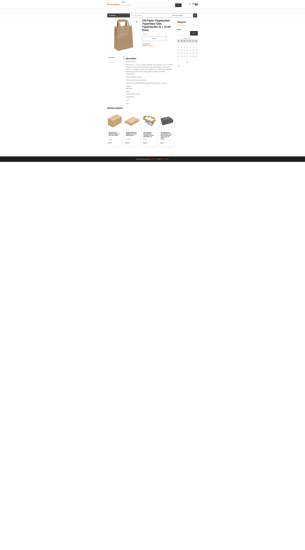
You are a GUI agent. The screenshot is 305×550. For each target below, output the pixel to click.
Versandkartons (150, 45)
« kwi (186, 62)
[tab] (115, 57)
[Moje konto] (190, 4)
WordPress (153, 159)
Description (111, 57)
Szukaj (123, 2)
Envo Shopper (165, 159)
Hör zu (154, 38)
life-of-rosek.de (113, 4)
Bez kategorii (180, 25)
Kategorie (113, 15)
